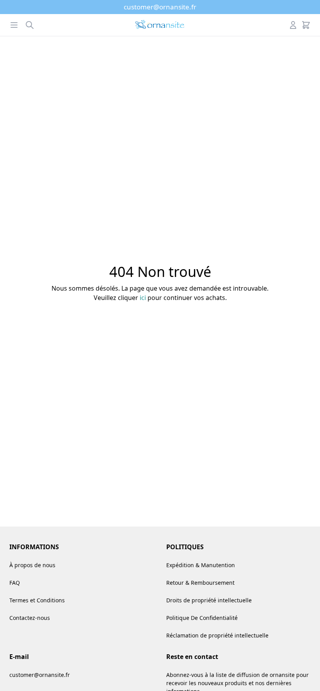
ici (143, 297)
